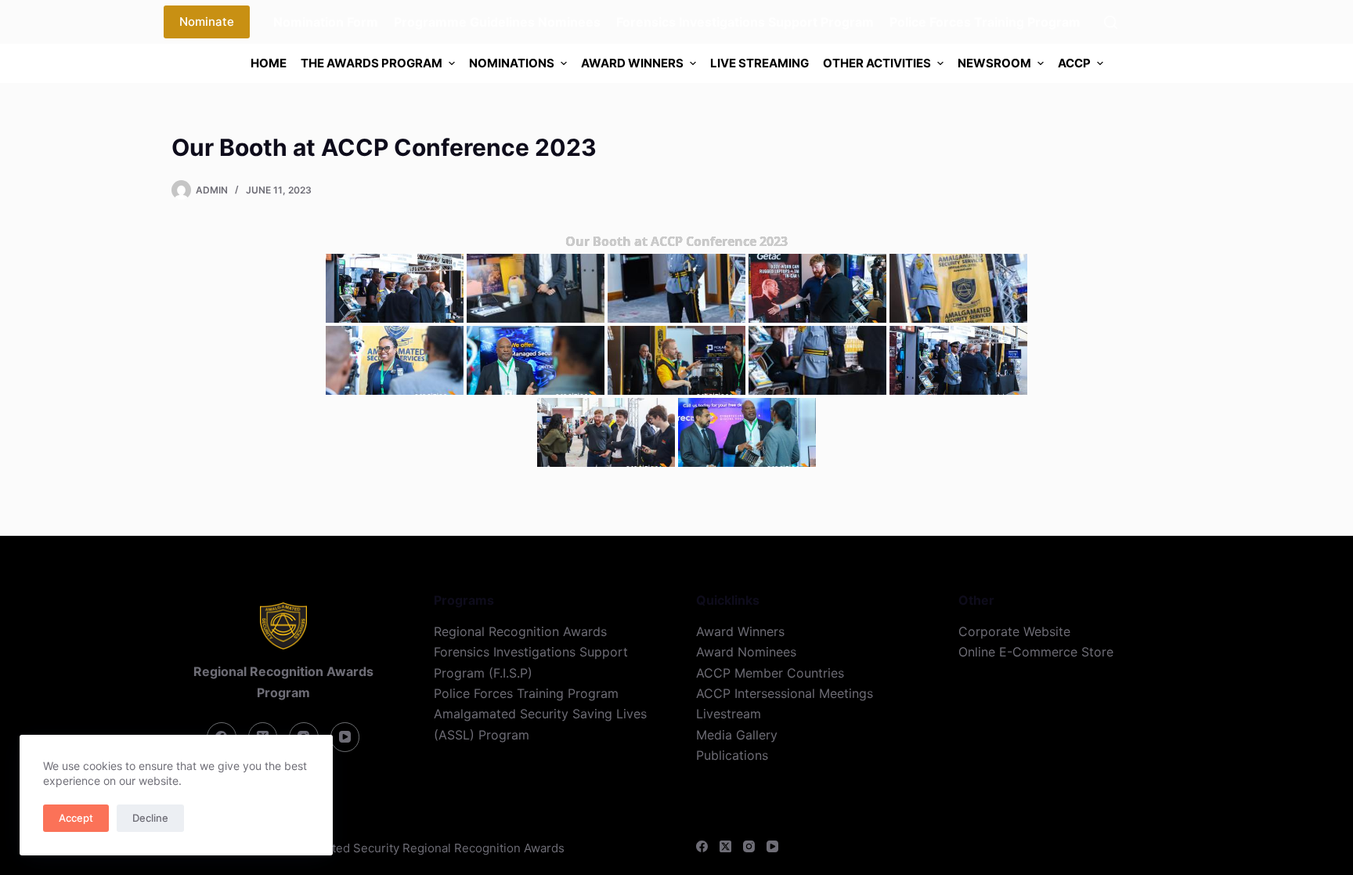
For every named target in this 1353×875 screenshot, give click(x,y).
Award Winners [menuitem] (632, 63)
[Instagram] (749, 846)
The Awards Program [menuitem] (371, 63)
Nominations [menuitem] (511, 63)
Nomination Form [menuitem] (325, 22)
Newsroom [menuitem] (994, 63)
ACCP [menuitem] (1074, 63)
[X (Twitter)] (725, 846)
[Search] (1110, 22)
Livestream (728, 713)
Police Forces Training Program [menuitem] (985, 22)
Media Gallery (737, 735)
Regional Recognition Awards (520, 631)
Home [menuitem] (269, 63)
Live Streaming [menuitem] (759, 63)
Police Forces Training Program (526, 693)
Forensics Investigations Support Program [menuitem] (745, 22)
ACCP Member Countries (770, 673)
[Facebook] (702, 846)
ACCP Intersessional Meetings (784, 693)
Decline (150, 818)
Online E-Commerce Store (1035, 652)
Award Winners (740, 631)
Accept (76, 818)
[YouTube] (772, 846)
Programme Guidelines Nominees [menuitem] (497, 22)
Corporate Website (1014, 631)
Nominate (206, 21)
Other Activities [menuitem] (877, 63)
